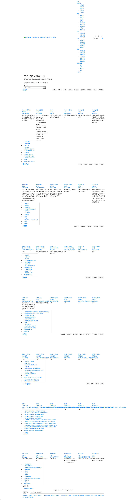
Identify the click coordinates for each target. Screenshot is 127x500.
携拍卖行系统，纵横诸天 (30, 326)
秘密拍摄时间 (27, 464)
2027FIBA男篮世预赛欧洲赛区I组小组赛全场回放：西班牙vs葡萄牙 (40, 419)
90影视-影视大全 (28, 488)
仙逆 (25, 322)
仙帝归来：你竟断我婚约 (30, 373)
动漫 (78, 31)
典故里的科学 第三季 (29, 149)
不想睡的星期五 (28, 274)
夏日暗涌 (26, 480)
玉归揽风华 (95, 357)
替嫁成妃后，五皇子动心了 (30, 365)
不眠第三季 (25, 188)
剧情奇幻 (82, 29)
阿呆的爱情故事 (29, 497)
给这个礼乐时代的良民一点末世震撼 (33, 377)
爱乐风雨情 (94, 495)
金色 (25, 218)
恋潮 (25, 159)
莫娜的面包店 (67, 457)
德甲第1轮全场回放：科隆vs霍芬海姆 (33, 418)
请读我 (26, 474)
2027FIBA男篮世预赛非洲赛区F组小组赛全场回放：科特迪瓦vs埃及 (40, 423)
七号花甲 (26, 366)
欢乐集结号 (39, 249)
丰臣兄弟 (94, 188)
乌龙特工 (58, 495)
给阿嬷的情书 (25, 113)
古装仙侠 (82, 60)
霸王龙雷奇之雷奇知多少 (30, 317)
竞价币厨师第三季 (82, 249)
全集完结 (24, 356)
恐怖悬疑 (82, 24)
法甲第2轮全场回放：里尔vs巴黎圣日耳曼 (34, 428)
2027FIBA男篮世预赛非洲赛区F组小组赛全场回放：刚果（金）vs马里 (40, 425)
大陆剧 (82, 5)
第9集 (65, 186)
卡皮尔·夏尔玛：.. (38, 495)
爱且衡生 (26, 203)
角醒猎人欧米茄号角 (27, 301)
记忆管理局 (27, 212)
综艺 (78, 38)
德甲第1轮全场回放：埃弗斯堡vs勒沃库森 (34, 414)
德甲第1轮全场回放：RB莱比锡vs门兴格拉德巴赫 (35, 412)
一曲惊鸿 (75, 495)
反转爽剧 (82, 54)
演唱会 (82, 47)
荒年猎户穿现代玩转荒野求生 (31, 379)
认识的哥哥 (27, 271)
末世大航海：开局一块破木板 (31, 320)
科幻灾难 (82, 22)
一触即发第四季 (40, 188)
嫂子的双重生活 (54, 457)
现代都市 (82, 58)
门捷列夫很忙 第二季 (29, 150)
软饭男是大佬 (27, 324)
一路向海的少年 (28, 269)
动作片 (82, 15)
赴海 (25, 221)
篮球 (81, 65)
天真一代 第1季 (28, 267)
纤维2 (93, 457)
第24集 (52, 299)
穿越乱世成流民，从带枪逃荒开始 (32, 368)
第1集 (37, 186)
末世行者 (94, 113)
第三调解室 (27, 264)
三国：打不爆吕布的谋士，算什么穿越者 (46, 357)
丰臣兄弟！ (27, 211)
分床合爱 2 (27, 141)
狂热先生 (80, 188)
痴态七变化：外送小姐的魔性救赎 (32, 478)
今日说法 (26, 152)
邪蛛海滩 (80, 113)
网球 (81, 70)
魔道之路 (26, 331)
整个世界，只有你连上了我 (31, 219)
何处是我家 (81, 495)
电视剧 (79, 3)
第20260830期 (26, 248)
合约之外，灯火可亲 (29, 361)
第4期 (93, 248)
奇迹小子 (26, 147)
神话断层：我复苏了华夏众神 (85, 357)
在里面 (26, 471)
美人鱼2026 (39, 457)
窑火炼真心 (95, 301)
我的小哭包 (67, 357)
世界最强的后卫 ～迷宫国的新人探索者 (33, 313)
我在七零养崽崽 (54, 301)
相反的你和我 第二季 (29, 319)
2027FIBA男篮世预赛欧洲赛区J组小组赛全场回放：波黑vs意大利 (109, 407)
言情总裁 (82, 56)
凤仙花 (52, 113)
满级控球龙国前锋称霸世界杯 (85, 301)
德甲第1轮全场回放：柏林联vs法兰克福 (33, 416)
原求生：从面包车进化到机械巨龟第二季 (33, 370)
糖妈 (25, 481)
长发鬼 (53, 495)
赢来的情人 (27, 469)
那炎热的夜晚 (27, 476)
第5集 (65, 299)
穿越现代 (82, 52)
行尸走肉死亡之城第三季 (30, 209)
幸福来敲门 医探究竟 (69, 249)
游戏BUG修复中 (28, 329)
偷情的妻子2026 (28, 466)
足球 (81, 67)
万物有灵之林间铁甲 (29, 157)
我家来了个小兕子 (55, 357)
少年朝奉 (87, 495)
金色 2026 (67, 188)
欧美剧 (82, 8)
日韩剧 (82, 10)
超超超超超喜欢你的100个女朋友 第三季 (46, 301)
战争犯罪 (82, 26)
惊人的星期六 (27, 262)
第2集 (23, 186)
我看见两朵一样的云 (29, 156)
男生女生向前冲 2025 (29, 265)
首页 (78, 1)
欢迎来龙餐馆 (67, 113)
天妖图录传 (67, 301)
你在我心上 (47, 495)
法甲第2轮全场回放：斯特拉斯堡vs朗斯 (33, 430)
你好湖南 (26, 258)
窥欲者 (26, 473)
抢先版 (24, 111)
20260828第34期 (69, 248)
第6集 (79, 248)
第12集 (52, 186)
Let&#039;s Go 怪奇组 (30, 327)
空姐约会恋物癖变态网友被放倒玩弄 (32, 467)
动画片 (82, 21)
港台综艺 (82, 44)
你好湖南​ (26, 255)
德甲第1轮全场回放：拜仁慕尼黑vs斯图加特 (34, 411)
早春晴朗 (26, 214)
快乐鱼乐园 (27, 363)
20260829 (25, 405)
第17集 (94, 299)
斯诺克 (82, 68)
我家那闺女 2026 (28, 272)
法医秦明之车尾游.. (28, 495)
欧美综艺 (82, 45)
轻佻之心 (24, 457)
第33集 (94, 186)
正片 (37, 111)
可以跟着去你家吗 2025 (30, 260)
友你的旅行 (27, 257)
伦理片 (79, 72)
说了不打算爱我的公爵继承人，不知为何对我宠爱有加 (36, 311)
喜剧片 (82, 17)
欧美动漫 (82, 37)
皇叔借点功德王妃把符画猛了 (31, 380)
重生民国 (82, 51)
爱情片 (82, 19)
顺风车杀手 (27, 143)
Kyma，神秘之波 (28, 154)
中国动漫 (82, 33)
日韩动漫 (82, 35)
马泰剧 (82, 12)
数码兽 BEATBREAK (29, 315)
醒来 (25, 216)
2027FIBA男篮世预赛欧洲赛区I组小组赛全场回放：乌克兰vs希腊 (39, 421)
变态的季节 (27, 483)
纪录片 (82, 28)
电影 (78, 14)
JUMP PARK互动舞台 (28, 249)
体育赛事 (79, 63)
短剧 (78, 49)
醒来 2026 (53, 188)
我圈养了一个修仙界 (29, 372)
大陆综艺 (82, 40)
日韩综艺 (82, 42)
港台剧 (82, 7)
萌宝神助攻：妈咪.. (66, 495)
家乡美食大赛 (95, 249)
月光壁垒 (26, 205)
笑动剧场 (52, 249)
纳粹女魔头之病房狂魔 (84, 457)
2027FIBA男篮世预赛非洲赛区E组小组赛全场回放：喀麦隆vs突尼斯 (40, 426)
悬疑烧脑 (82, 61)
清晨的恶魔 (39, 113)
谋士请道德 (25, 357)
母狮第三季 (27, 207)
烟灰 (25, 223)
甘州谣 (26, 375)
